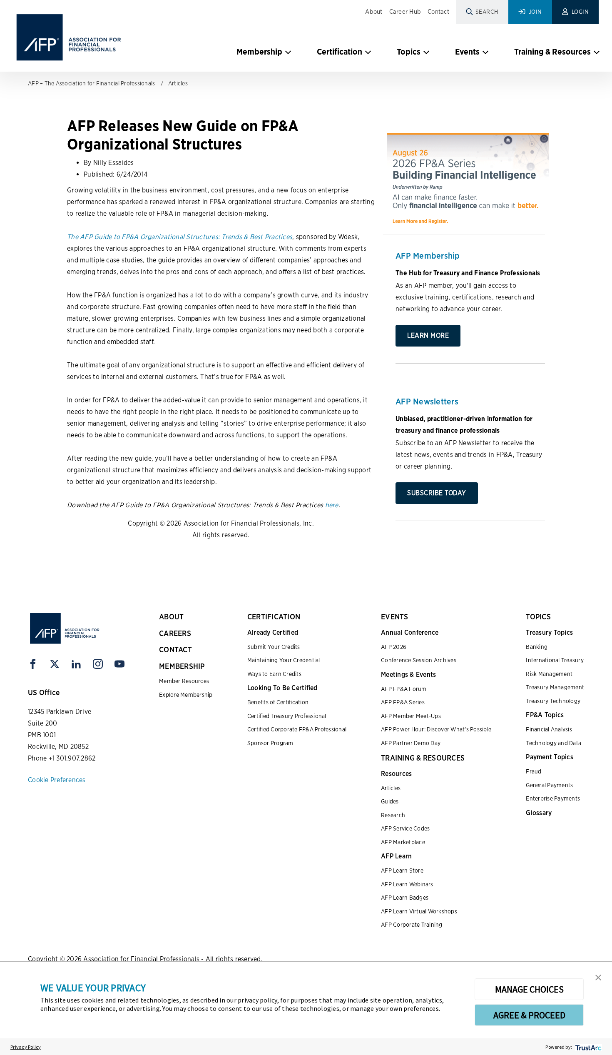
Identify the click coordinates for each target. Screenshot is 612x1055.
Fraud (533, 771)
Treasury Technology (553, 701)
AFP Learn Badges (404, 897)
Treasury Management (555, 687)
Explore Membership (186, 694)
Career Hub (405, 11)
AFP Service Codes (405, 828)
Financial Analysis (549, 729)
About (373, 11)
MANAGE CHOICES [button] (529, 989)
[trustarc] (587, 1047)
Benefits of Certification (277, 702)
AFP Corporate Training (412, 924)
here (331, 505)
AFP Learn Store (402, 870)
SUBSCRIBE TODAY (436, 493)
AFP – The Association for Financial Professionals (91, 83)
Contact (438, 11)
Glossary (539, 813)
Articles (178, 83)
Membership (259, 52)
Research (393, 815)
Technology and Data (553, 743)
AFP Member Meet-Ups (411, 716)
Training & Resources (552, 52)
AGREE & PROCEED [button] (529, 1015)
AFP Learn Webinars (407, 884)
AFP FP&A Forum (404, 689)
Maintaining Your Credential (283, 660)
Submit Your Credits (273, 646)
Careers (175, 633)
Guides (390, 801)
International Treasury (555, 660)
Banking (536, 646)
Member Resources (184, 681)
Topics (408, 52)
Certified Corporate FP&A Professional (296, 729)
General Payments (549, 785)
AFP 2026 (393, 646)
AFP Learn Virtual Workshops (419, 911)
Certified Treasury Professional (286, 716)
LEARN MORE (428, 335)
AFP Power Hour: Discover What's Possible (436, 729)
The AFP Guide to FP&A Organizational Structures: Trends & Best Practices (179, 237)
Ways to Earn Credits (274, 674)
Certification (339, 52)
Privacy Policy (25, 1047)
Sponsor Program (270, 743)
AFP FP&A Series (403, 702)
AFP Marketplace (403, 842)
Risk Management (549, 674)
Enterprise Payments (553, 798)
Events (467, 52)
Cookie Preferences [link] (57, 780)
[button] (598, 976)
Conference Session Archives (418, 660)
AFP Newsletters (427, 402)
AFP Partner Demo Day (410, 743)
